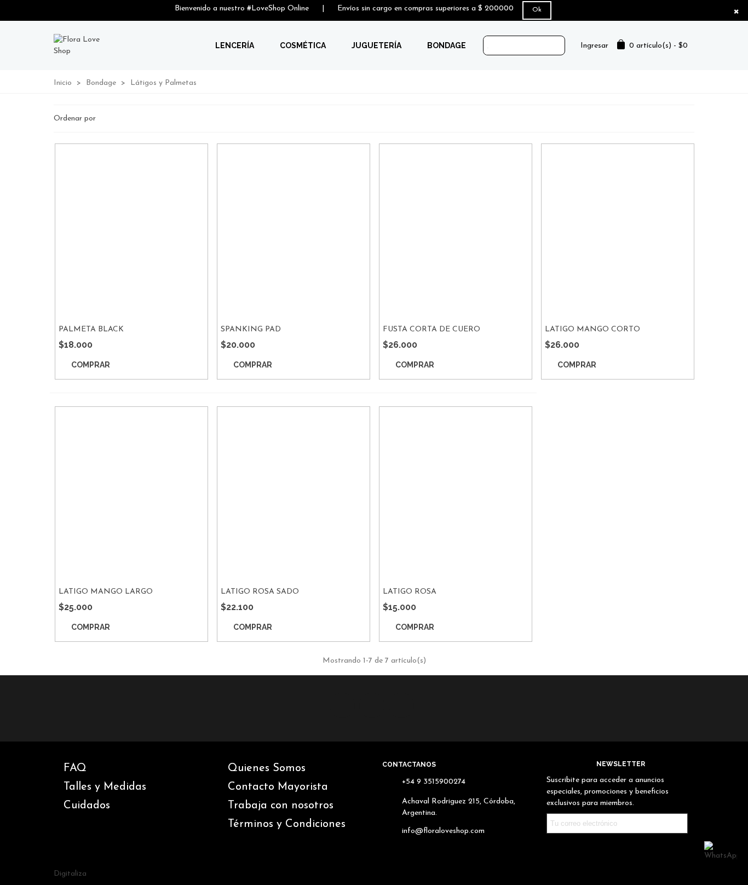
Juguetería (376, 45)
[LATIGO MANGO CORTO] (618, 231)
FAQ (75, 768)
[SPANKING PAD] (293, 231)
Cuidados (87, 805)
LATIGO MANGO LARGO (106, 592)
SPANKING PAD (251, 329)
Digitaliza (70, 874)
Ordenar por (76, 118)
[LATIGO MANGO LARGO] (131, 494)
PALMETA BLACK (91, 329)
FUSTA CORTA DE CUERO (431, 329)
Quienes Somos (267, 768)
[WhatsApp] (720, 857)
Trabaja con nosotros (280, 805)
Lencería (234, 45)
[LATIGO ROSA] (455, 494)
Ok (537, 10)
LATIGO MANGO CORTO (592, 329)
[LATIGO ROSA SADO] (293, 494)
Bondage (446, 45)
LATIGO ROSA (409, 592)
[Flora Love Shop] (84, 45)
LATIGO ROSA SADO (260, 592)
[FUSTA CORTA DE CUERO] (455, 231)
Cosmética (303, 45)
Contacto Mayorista (278, 786)
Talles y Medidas (105, 786)
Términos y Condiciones (287, 824)
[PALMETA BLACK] (131, 231)
